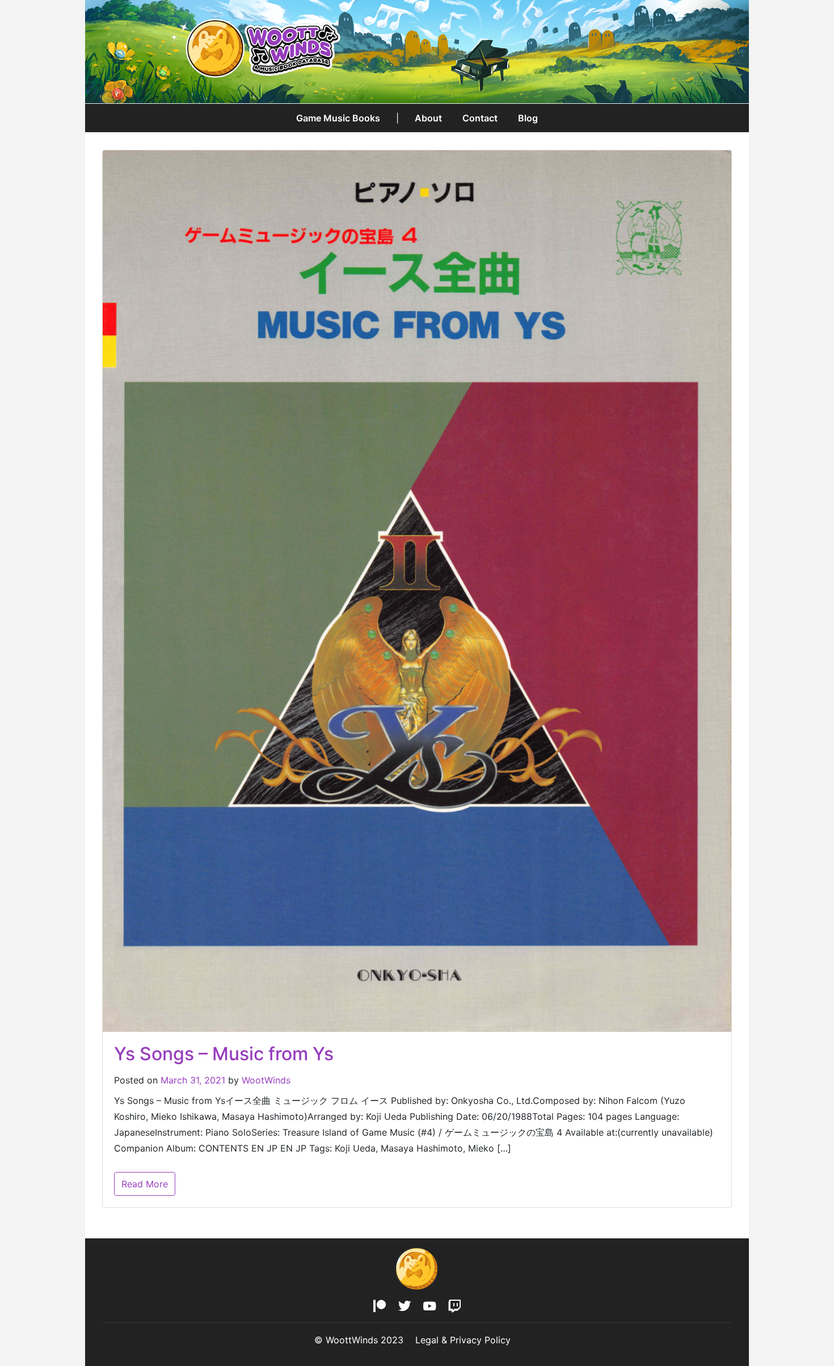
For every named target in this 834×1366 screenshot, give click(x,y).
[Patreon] (380, 1306)
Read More (144, 1184)
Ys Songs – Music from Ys (224, 1054)
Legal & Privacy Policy (463, 1340)
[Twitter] (405, 1306)
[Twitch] (454, 1306)
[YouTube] (429, 1306)
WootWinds (266, 1080)
